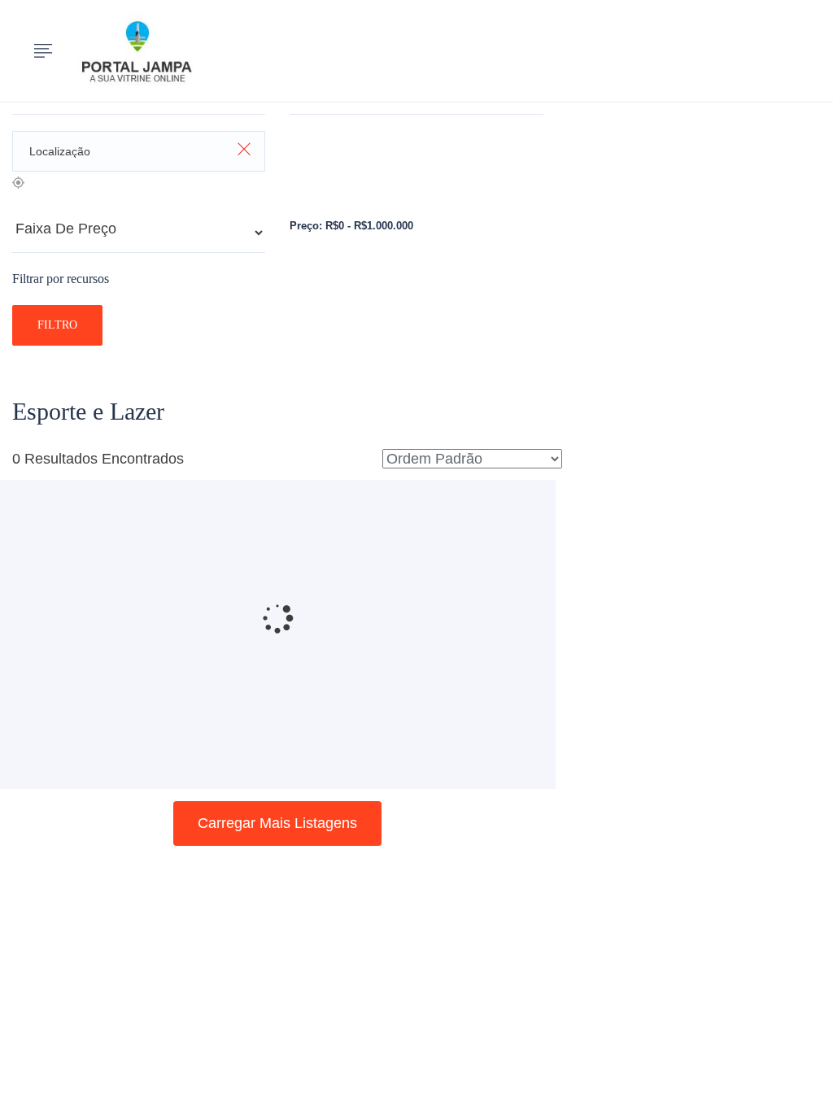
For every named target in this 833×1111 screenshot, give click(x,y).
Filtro (57, 325)
